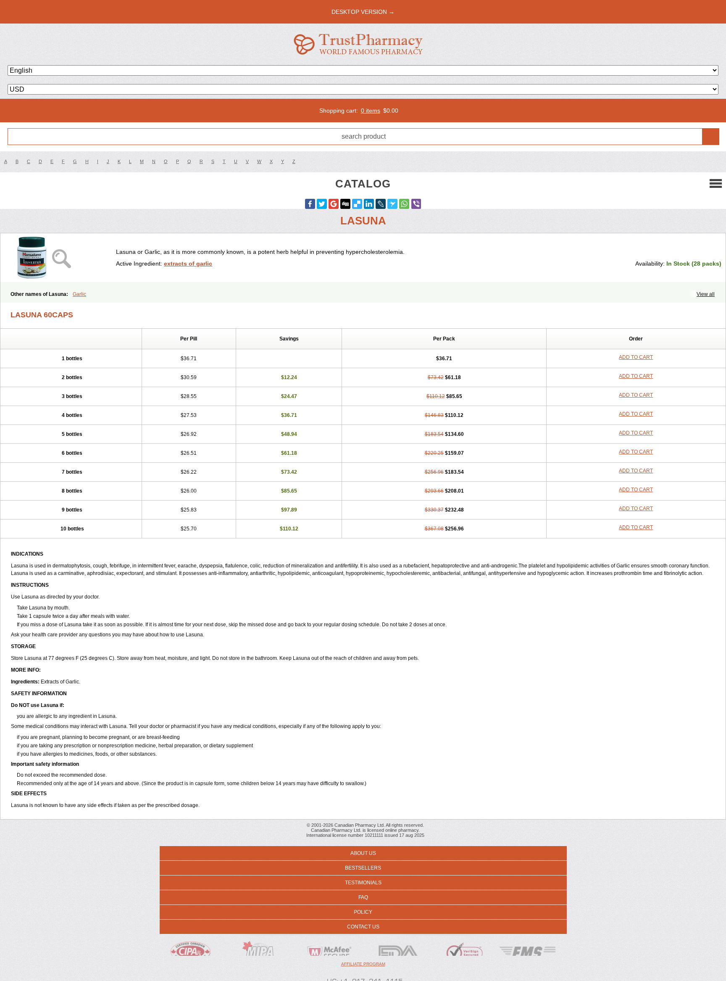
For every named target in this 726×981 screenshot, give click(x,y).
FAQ (363, 897)
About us (363, 853)
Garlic (79, 294)
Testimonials (363, 883)
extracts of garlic (188, 263)
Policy (363, 912)
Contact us (363, 927)
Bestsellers (363, 868)
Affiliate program (363, 964)
